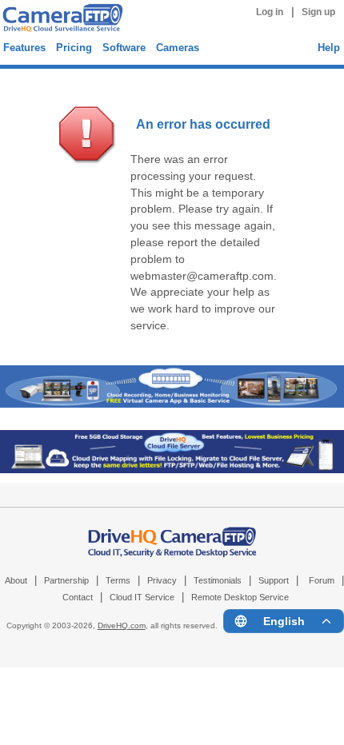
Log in (269, 12)
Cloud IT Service (142, 597)
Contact (77, 597)
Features (24, 48)
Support (273, 580)
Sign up (318, 12)
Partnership (66, 580)
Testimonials (218, 580)
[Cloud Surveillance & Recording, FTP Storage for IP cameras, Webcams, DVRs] (60, 20)
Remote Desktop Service (240, 597)
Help (329, 48)
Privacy (162, 580)
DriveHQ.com (122, 625)
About (16, 580)
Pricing (74, 48)
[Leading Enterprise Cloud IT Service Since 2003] (172, 470)
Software (124, 48)
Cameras (177, 48)
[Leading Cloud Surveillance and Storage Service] (172, 404)
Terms (118, 580)
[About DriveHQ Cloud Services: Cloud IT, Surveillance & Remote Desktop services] (172, 534)
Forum (321, 580)
